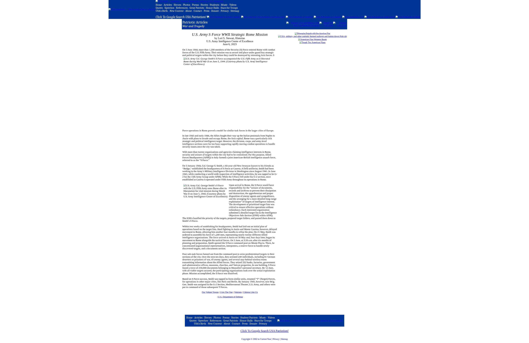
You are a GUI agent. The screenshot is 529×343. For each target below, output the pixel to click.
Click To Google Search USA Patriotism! (265, 331)
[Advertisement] (254, 24)
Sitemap (284, 339)
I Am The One (226, 292)
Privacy (276, 339)
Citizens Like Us (250, 292)
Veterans (238, 292)
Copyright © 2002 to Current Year (256, 339)
